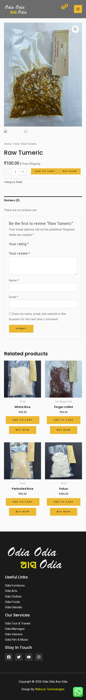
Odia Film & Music (16, 639)
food (16, 143)
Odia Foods (12, 602)
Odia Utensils (13, 607)
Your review (19, 253)
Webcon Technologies (49, 689)
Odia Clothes (13, 596)
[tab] (43, 200)
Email (13, 297)
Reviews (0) (12, 200)
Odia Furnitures (15, 585)
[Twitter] (19, 657)
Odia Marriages (15, 629)
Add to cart (45, 171)
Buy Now (70, 171)
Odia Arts (11, 591)
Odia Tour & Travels (17, 623)
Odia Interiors (14, 634)
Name (14, 280)
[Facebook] (9, 657)
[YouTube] (29, 657)
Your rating (19, 244)
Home (7, 143)
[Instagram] (39, 657)
